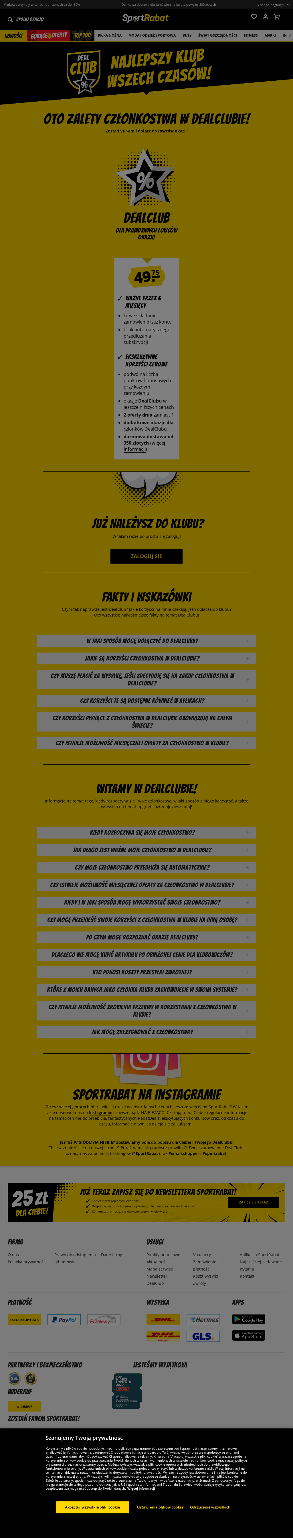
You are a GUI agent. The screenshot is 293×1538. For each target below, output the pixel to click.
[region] (146, 1483)
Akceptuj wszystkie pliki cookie (92, 1507)
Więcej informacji (141, 1488)
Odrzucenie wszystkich (210, 1507)
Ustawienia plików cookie (160, 1507)
